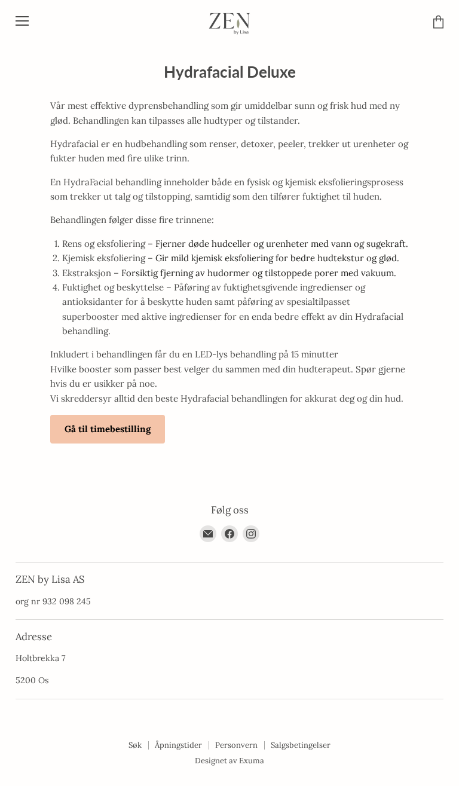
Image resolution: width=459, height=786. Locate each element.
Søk (135, 745)
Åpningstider (178, 745)
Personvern (236, 745)
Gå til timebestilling (108, 429)
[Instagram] (251, 534)
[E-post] (208, 534)
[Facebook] (229, 534)
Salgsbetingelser (301, 745)
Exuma (251, 761)
